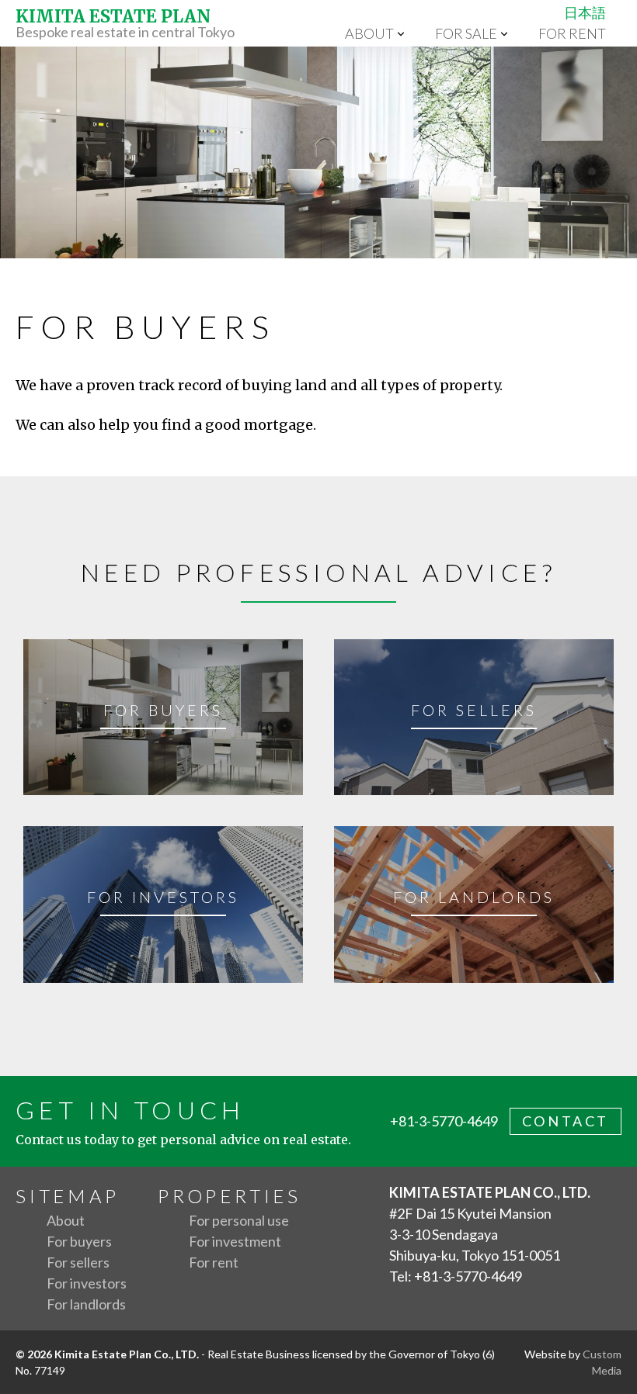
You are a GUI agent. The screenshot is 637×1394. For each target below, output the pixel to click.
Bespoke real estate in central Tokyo (125, 22)
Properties (229, 1196)
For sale (466, 33)
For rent (572, 33)
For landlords (86, 1304)
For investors (87, 1283)
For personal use (239, 1220)
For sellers (78, 1262)
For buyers (79, 1241)
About (369, 33)
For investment (235, 1241)
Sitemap (68, 1196)
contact (565, 1120)
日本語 (585, 12)
